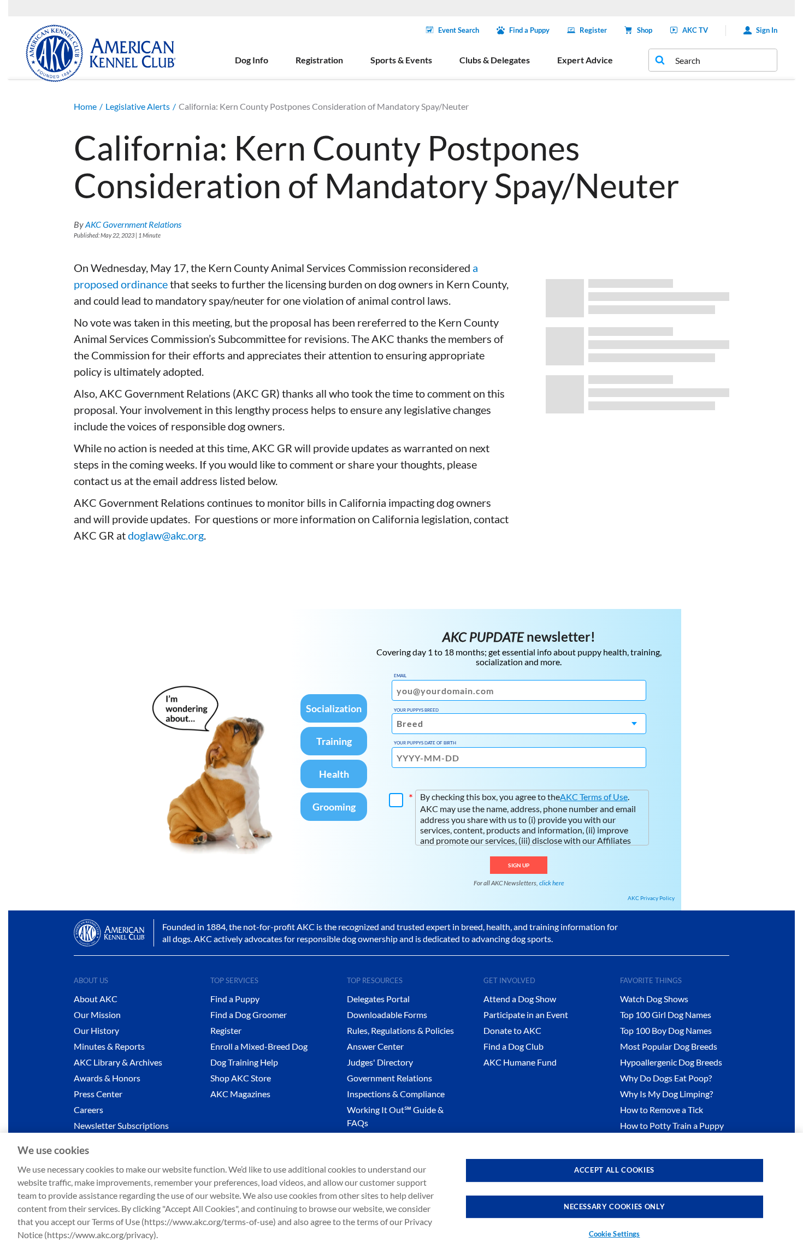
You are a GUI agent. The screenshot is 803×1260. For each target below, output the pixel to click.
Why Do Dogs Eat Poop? (666, 1078)
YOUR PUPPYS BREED (416, 710)
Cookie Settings (614, 1233)
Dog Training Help (244, 1062)
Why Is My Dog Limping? (666, 1094)
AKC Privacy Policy (651, 898)
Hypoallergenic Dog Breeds (671, 1062)
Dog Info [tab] (251, 60)
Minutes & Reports (109, 1046)
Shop (644, 30)
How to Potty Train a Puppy (672, 1125)
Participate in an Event (525, 1014)
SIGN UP (518, 865)
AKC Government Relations (133, 224)
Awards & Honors (107, 1078)
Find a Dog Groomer (248, 1014)
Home (85, 106)
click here (551, 883)
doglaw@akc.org (166, 535)
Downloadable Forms (387, 1014)
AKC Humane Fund (520, 1062)
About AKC (95, 998)
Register (593, 30)
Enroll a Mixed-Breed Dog (259, 1046)
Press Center (98, 1094)
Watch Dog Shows (654, 998)
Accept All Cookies (614, 1170)
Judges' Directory (380, 1062)
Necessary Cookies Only (614, 1206)
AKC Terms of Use (594, 796)
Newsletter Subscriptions (121, 1125)
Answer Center (375, 1046)
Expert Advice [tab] (585, 60)
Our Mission (97, 1014)
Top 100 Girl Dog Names (665, 1014)
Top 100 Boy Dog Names (666, 1030)
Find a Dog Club (513, 1046)
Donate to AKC (512, 1030)
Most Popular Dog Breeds (668, 1046)
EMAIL (400, 675)
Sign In (766, 30)
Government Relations (389, 1078)
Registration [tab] (319, 60)
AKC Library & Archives (118, 1062)
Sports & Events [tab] (401, 60)
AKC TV (695, 30)
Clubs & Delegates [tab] (494, 60)
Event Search (458, 30)
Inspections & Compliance (396, 1094)
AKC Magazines (240, 1094)
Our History (96, 1030)
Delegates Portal (378, 998)
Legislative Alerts (137, 106)
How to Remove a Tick (661, 1109)
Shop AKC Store (240, 1078)
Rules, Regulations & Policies (400, 1030)
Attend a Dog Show (519, 998)
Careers (88, 1109)
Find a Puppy (529, 30)
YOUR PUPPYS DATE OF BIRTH (425, 743)
